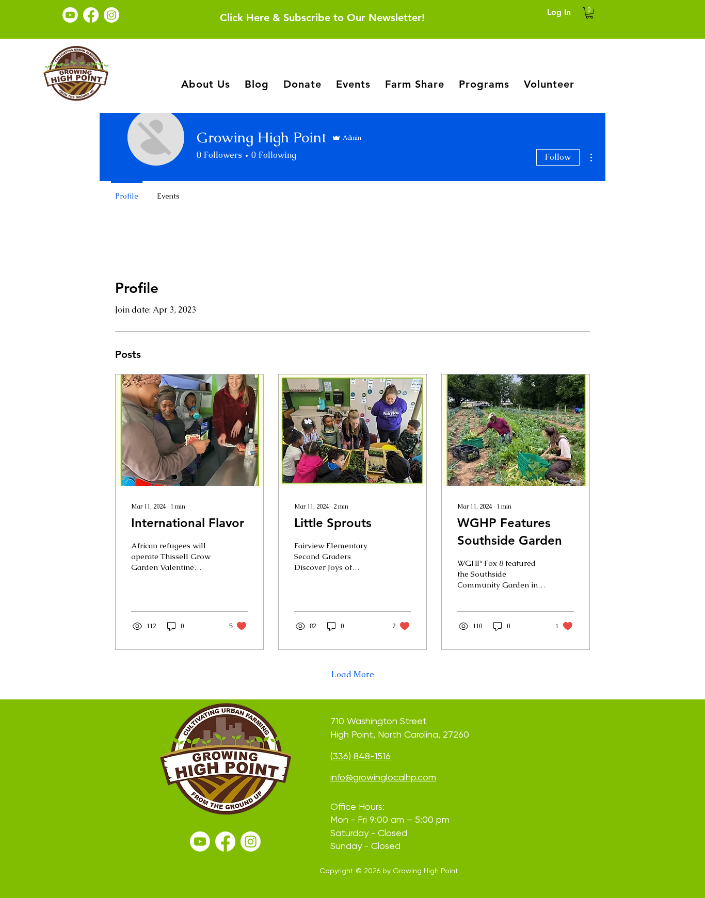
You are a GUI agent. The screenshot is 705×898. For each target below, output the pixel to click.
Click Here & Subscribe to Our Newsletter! (322, 17)
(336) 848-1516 (360, 755)
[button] (589, 13)
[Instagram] (111, 15)
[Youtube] (70, 15)
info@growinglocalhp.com (383, 777)
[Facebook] (91, 15)
